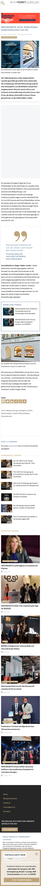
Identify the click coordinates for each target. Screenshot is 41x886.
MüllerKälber (24, 413)
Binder (5, 601)
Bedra (5, 641)
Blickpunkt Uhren (9, 722)
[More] (24, 401)
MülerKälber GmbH (9, 413)
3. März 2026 (6, 652)
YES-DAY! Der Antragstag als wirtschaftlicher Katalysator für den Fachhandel (25, 474)
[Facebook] (3, 401)
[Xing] (16, 401)
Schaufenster (6, 416)
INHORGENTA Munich (9, 37)
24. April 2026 (6, 571)
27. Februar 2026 (7, 732)
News (5, 794)
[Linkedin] (12, 401)
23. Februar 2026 (7, 775)
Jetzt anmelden (9, 829)
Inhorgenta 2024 (25, 410)
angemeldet (13, 446)
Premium (6, 811)
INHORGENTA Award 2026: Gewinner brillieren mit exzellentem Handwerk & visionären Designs (17, 769)
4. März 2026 (6, 612)
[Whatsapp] (20, 401)
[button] (37, 854)
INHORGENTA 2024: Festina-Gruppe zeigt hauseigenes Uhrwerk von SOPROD (25, 322)
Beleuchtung (12, 410)
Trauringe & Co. (9, 807)
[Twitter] (7, 401)
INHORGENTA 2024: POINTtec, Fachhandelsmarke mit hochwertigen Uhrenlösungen (26, 311)
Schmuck (6, 803)
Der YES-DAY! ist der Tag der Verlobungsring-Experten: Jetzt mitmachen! (24, 463)
